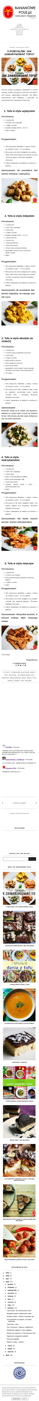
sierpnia (11, 1296)
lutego (10, 1348)
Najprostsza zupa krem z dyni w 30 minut (19, 1023)
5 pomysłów (15, 672)
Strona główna (19, 803)
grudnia (10, 1284)
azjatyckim (25, 672)
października (12, 1290)
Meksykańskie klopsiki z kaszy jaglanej (19, 1259)
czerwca (11, 1302)
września (11, 1293)
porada (17, 680)
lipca (9, 1299)
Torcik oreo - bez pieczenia (20, 1140)
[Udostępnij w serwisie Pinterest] (25, 666)
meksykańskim (15, 677)
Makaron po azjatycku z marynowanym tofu (21, 1333)
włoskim (28, 680)
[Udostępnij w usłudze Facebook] (23, 666)
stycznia (11, 1351)
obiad (24, 677)
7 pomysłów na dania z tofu (20, 984)
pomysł (10, 680)
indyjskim (12, 675)
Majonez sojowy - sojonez (15, 1342)
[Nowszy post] (3, 803)
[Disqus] (20, 716)
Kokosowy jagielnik (19, 1062)
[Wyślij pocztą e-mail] (16, 666)
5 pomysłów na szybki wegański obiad (19, 1101)
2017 (7, 1279)
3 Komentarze (19, 663)
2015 (7, 1355)
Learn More (16, 1398)
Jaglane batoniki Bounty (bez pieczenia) (19, 946)
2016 (7, 1282)
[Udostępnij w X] (21, 666)
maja (9, 1305)
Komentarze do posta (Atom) (22, 813)
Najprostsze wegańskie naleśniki (17, 1336)
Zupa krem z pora (12, 1324)
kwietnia (11, 1308)
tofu (22, 680)
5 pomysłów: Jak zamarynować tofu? (19, 53)
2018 (7, 1276)
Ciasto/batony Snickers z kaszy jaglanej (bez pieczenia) (19, 1179)
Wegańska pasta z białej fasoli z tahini (19, 1313)
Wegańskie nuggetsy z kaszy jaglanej (19, 1330)
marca (10, 1346)
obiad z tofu (31, 677)
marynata (5, 677)
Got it (25, 1398)
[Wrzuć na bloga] (18, 666)
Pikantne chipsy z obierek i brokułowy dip (20, 1316)
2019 (7, 1273)
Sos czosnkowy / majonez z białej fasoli (20, 1327)
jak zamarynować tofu (25, 675)
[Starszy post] (36, 803)
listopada (11, 1287)
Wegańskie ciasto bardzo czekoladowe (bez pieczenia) (19, 1220)
